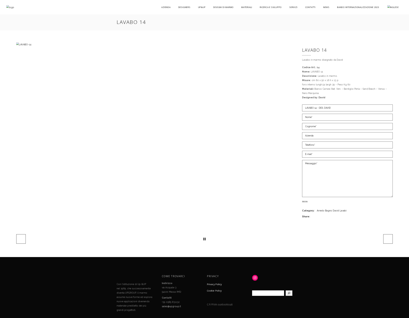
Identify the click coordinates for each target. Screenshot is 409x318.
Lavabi (343, 210)
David (336, 210)
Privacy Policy (214, 284)
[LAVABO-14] (156, 44)
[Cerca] (289, 293)
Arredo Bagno (324, 210)
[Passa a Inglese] (393, 7)
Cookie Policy (214, 290)
